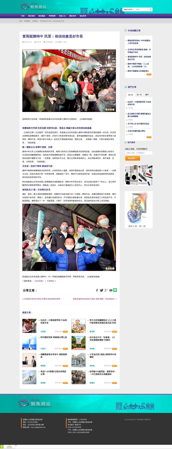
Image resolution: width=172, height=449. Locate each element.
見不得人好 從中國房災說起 (138, 124)
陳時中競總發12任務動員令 (138, 71)
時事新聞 (27, 21)
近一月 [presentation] (139, 95)
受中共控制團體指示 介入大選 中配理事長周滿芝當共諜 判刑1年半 (103, 323)
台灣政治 (35, 21)
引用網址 (50, 281)
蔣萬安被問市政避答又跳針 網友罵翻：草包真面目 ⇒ (95, 299)
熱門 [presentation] (147, 95)
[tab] (130, 94)
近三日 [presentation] (130, 95)
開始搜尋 (131, 158)
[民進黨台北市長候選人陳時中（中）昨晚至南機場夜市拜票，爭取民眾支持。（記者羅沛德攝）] (69, 239)
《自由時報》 (38, 281)
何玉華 (38, 42)
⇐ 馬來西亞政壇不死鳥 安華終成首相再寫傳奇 (41, 299)
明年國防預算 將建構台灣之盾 (53, 337)
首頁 (20, 21)
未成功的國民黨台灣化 (136, 131)
